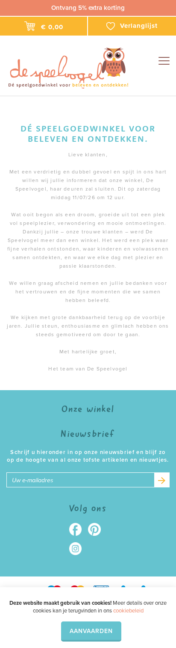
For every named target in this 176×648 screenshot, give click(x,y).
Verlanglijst (139, 26)
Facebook (78, 529)
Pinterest (97, 529)
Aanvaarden (91, 631)
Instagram (78, 548)
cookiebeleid (128, 610)
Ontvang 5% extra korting (88, 8)
